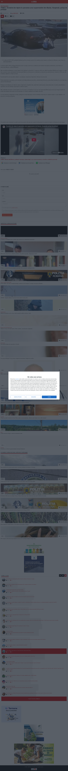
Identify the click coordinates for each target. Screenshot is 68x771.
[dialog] (34, 385)
